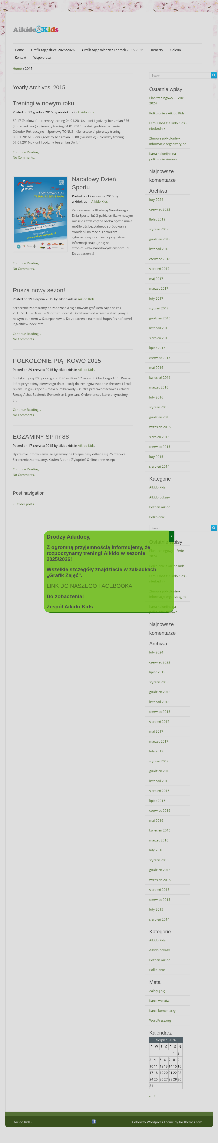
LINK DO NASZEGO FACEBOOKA (89, 586)
